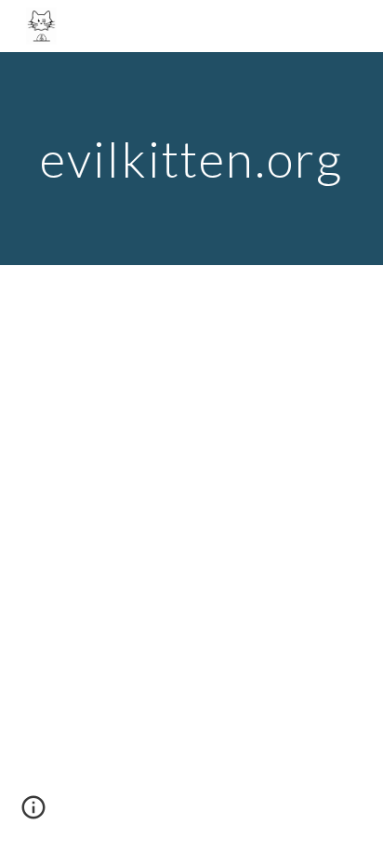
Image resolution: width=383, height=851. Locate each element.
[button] (33, 813)
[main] (191, 158)
